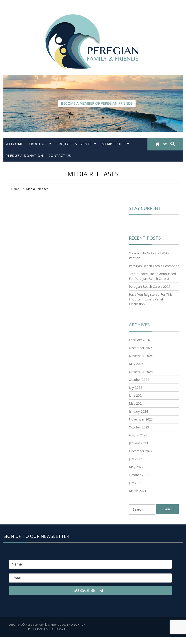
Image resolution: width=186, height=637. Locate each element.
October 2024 (139, 379)
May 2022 (136, 467)
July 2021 (135, 483)
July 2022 (135, 459)
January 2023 (138, 443)
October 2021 (139, 475)
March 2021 (137, 491)
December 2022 (140, 451)
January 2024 (138, 411)
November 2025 (141, 356)
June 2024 (136, 395)
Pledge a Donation (24, 155)
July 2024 (135, 387)
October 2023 (139, 427)
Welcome (14, 144)
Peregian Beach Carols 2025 (149, 286)
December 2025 (140, 348)
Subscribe (85, 590)
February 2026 (139, 340)
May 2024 (136, 403)
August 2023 (138, 435)
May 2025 (136, 364)
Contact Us (60, 155)
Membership (113, 144)
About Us (37, 144)
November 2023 (141, 419)
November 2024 (141, 371)
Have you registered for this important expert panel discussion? (150, 299)
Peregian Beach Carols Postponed (154, 266)
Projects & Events (74, 144)
